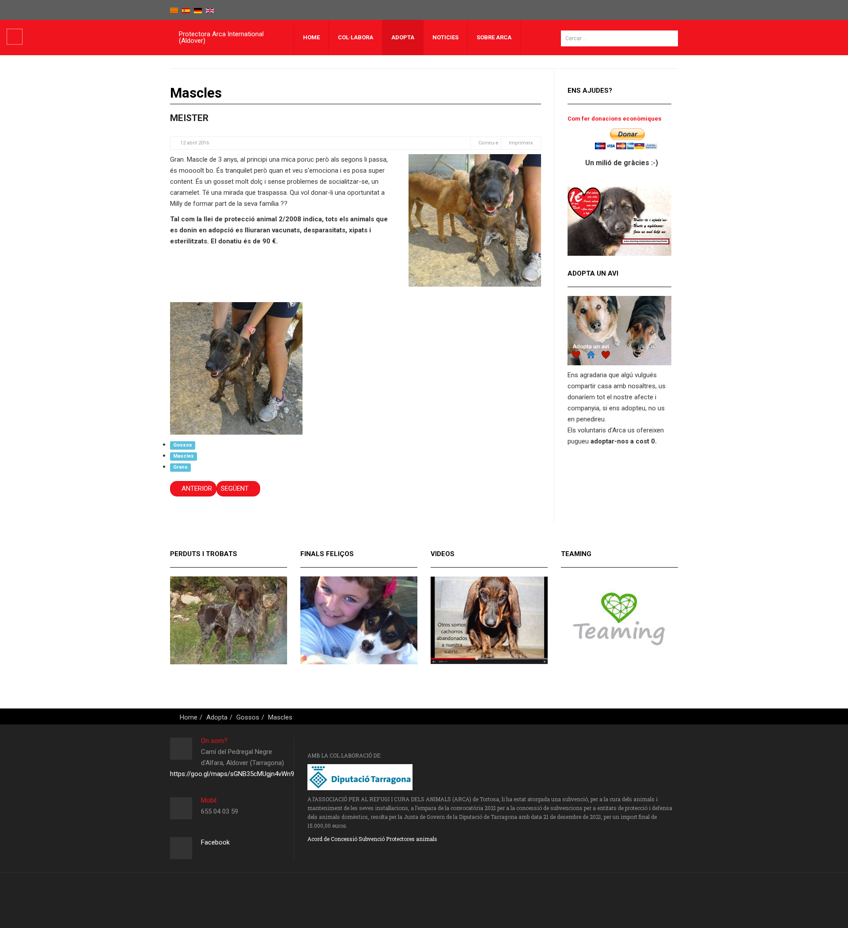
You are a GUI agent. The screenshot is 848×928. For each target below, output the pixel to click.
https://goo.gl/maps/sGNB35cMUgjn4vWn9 (232, 774)
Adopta (402, 37)
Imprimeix (520, 143)
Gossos (182, 445)
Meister (189, 118)
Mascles (183, 456)
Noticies (445, 37)
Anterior (196, 488)
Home (311, 37)
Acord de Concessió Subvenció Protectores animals (372, 838)
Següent (235, 488)
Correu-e (488, 143)
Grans (180, 467)
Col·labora (355, 37)
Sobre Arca (494, 37)
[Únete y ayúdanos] (619, 221)
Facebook (215, 842)
